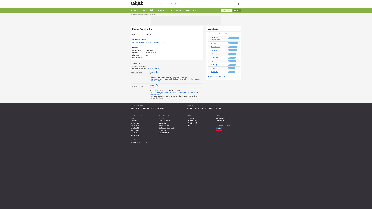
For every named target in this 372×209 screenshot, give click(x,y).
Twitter (157, 68)
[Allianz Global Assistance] (219, 128)
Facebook (150, 68)
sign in (137, 66)
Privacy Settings (164, 133)
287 (147, 55)
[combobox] (186, 4)
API (188, 125)
